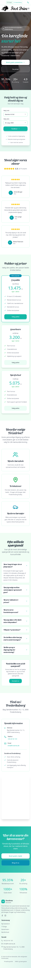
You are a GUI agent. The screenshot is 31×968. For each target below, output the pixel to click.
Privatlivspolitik (8, 961)
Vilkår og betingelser (21, 961)
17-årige (4, 927)
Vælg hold (6, 110)
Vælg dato (6, 119)
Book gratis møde (15, 856)
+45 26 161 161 (12, 739)
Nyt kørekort (5, 924)
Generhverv (5, 929)
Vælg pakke (15, 317)
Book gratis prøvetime (14, 62)
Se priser (15, 69)
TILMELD (14, 129)
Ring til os (15, 863)
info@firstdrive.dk (13, 746)
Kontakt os (15, 681)
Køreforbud (5, 932)
